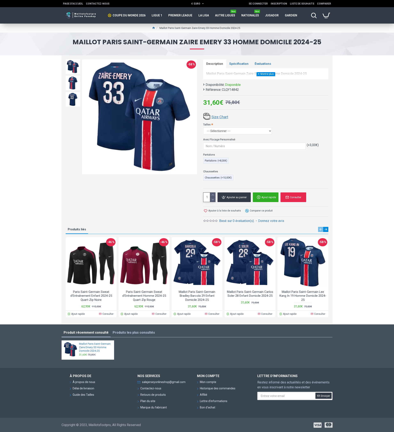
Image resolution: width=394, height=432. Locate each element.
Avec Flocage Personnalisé (219, 139)
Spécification (239, 64)
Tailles (207, 124)
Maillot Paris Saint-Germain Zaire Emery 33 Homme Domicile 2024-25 (95, 347)
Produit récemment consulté (86, 332)
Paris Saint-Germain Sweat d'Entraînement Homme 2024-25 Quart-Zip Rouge (144, 296)
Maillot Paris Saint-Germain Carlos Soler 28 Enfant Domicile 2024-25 (250, 294)
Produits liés (77, 229)
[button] (320, 229)
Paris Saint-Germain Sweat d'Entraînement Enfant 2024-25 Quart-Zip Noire (91, 296)
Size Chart (219, 117)
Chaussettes (210, 171)
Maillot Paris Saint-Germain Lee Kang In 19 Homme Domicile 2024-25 (302, 296)
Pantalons (209, 154)
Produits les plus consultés (134, 332)
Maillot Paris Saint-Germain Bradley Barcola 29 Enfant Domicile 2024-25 (197, 296)
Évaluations (263, 64)
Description (214, 64)
